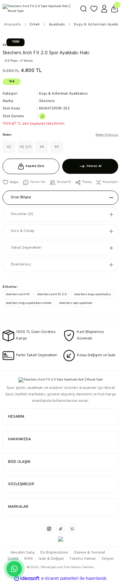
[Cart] (114, 9)
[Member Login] (104, 9)
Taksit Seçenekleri (26, 247)
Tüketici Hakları (82, 559)
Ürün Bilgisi (21, 197)
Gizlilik (13, 559)
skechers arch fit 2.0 (52, 294)
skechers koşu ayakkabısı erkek (28, 303)
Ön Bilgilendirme (54, 552)
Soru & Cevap (23, 231)
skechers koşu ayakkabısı (92, 294)
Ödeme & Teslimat (89, 552)
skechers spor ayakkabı (75, 303)
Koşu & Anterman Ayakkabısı (63, 93)
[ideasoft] (27, 578)
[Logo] (39, 9)
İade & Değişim (51, 559)
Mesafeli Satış (23, 552)
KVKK (28, 559)
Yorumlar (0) (22, 214)
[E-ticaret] (60, 578)
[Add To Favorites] (11, 182)
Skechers (47, 101)
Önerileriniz (21, 264)
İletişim (108, 559)
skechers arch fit (17, 294)
